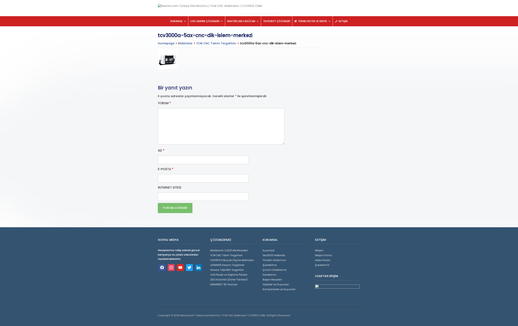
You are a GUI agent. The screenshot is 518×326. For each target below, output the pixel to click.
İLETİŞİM (343, 21)
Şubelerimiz (270, 265)
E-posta (165, 169)
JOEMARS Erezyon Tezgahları (227, 265)
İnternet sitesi (169, 188)
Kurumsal (268, 250)
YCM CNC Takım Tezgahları (216, 43)
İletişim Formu (323, 255)
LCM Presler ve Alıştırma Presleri (228, 274)
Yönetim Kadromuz (274, 260)
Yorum (164, 103)
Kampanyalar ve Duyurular (279, 289)
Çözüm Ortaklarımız (275, 270)
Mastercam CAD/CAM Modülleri (229, 250)
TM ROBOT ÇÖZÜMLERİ (276, 21)
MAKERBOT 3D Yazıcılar (223, 284)
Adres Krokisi (322, 260)
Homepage (166, 43)
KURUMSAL (176, 21)
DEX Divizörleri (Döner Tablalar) (228, 279)
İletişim (319, 250)
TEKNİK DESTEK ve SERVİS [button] (312, 21)
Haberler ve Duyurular (276, 284)
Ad (161, 151)
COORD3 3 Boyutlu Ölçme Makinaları (232, 260)
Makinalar (185, 43)
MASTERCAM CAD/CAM (241, 21)
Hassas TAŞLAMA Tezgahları (227, 270)
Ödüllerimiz (269, 274)
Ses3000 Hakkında (274, 255)
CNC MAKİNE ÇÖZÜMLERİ (204, 21)
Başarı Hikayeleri (272, 279)
